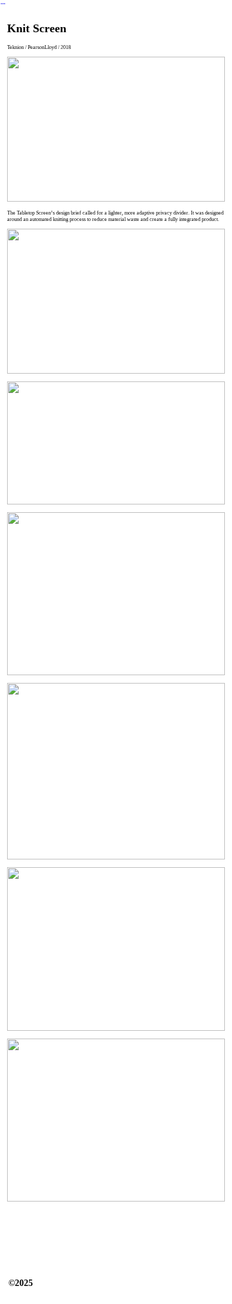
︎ (3, 4)
